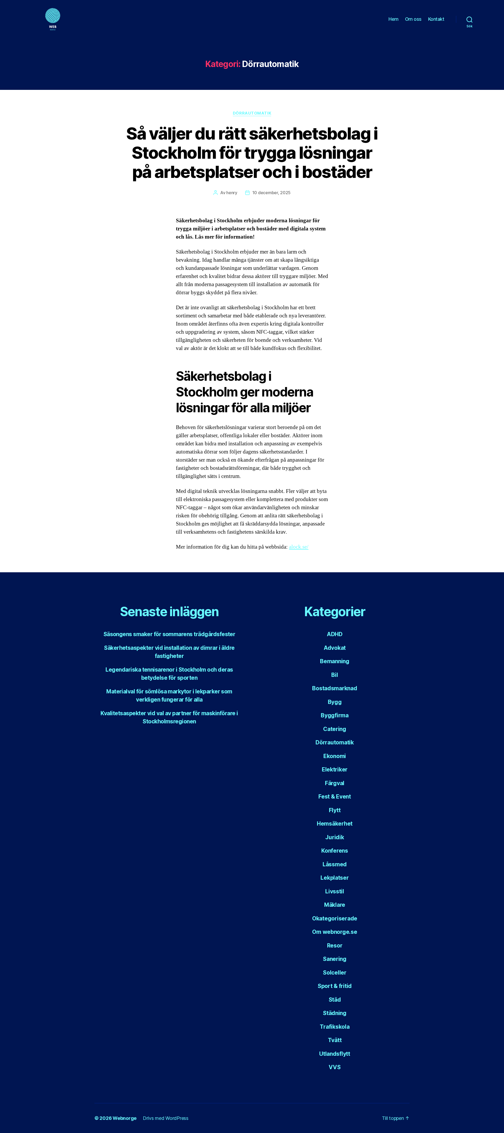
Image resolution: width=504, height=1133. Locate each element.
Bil (334, 675)
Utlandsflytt (334, 1053)
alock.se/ (298, 546)
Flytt (335, 810)
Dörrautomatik (252, 113)
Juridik (334, 837)
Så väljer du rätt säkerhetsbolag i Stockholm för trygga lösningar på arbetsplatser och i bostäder (252, 152)
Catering (334, 729)
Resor (335, 945)
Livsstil (334, 891)
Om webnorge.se (334, 932)
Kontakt (436, 19)
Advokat (335, 648)
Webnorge (124, 1118)
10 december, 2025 (271, 192)
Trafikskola (334, 1026)
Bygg (335, 702)
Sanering (334, 959)
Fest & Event (334, 796)
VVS (334, 1067)
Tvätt (335, 1040)
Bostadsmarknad (334, 688)
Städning (334, 1013)
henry (231, 192)
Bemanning (334, 661)
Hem (393, 19)
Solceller (334, 972)
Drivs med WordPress (165, 1118)
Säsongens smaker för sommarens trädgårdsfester (169, 634)
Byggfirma (335, 715)
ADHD (335, 634)
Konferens (334, 850)
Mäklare (334, 905)
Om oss (413, 19)
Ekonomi (334, 756)
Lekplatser (335, 877)
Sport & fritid (335, 986)
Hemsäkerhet (335, 823)
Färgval (334, 783)
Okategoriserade (334, 918)
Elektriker (335, 769)
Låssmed (335, 864)
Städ (335, 999)
